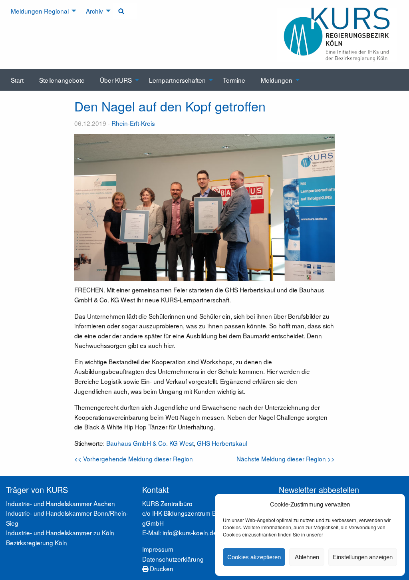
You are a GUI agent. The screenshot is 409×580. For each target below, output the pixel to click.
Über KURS (116, 79)
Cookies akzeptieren (254, 557)
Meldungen (276, 79)
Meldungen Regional (40, 10)
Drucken (160, 568)
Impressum (157, 548)
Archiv (94, 10)
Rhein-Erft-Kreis (133, 123)
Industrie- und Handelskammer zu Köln (60, 532)
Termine (234, 79)
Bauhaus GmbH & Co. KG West (150, 443)
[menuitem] (40, 11)
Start (17, 79)
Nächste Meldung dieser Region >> (285, 458)
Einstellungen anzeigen (363, 557)
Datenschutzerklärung (173, 558)
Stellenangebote (62, 79)
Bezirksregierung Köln (36, 542)
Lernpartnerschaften (177, 79)
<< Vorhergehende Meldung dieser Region (133, 458)
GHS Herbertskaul (222, 443)
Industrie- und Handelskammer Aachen (60, 503)
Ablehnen (307, 557)
